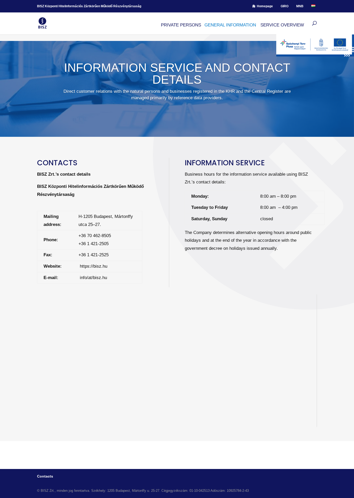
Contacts (45, 476)
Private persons (181, 25)
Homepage (265, 6)
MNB (299, 6)
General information (230, 25)
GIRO (284, 6)
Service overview (282, 25)
